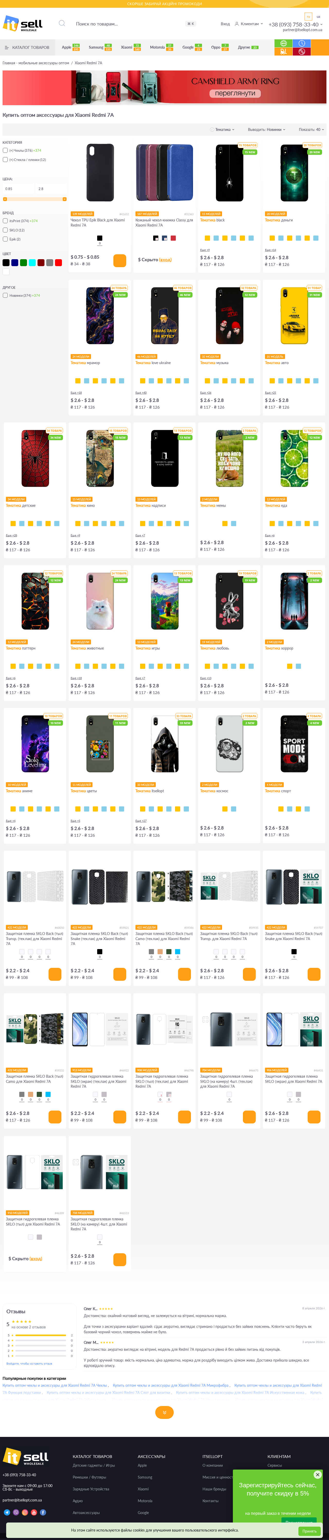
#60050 (59, 927)
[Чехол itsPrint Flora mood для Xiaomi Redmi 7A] (77, 809)
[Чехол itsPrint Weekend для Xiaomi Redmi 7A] (224, 380)
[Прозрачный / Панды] (30, 951)
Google (191, 47)
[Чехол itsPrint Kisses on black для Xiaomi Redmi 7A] (251, 666)
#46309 (59, 1213)
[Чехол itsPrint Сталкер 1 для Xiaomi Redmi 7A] (168, 809)
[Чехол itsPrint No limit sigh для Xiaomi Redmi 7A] (233, 666)
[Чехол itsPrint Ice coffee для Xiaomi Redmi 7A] (289, 523)
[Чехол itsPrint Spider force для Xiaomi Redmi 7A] (13, 523)
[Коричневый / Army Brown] (160, 951)
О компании (213, 1465)
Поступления (284, 49)
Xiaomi (130, 47)
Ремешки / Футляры (89, 1477)
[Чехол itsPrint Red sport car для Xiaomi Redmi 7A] (307, 380)
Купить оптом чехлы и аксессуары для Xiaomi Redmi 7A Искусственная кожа (240, 1392)
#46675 (253, 1070)
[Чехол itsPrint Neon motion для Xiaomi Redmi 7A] (281, 380)
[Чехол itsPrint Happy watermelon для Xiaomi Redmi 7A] (298, 523)
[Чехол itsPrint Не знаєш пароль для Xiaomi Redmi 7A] (177, 523)
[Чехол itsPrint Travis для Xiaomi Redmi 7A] (216, 380)
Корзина (320, 51)
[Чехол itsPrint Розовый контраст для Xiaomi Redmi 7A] (95, 809)
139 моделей (82, 213)
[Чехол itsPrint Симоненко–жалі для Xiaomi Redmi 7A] (160, 380)
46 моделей (146, 356)
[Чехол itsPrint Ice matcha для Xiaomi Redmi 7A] (281, 523)
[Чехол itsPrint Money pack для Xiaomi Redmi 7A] (307, 238)
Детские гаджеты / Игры (94, 1465)
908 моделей (147, 1070)
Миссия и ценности (219, 1477)
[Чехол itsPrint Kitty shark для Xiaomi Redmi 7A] (86, 666)
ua (318, 16)
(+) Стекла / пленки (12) (28, 160)
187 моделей (147, 213)
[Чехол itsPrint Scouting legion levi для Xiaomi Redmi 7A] (39, 809)
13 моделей (146, 499)
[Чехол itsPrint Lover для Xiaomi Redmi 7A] (242, 380)
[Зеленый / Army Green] (168, 951)
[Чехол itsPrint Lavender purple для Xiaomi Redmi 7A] (112, 809)
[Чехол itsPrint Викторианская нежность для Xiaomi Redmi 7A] (39, 666)
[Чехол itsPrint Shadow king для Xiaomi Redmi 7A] (13, 809)
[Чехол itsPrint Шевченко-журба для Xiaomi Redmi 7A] (142, 380)
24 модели (80, 356)
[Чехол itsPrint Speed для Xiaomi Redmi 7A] (216, 238)
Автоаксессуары (86, 1513)
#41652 (124, 214)
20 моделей (276, 213)
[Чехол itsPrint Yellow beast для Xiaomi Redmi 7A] (272, 380)
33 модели (145, 784)
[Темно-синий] (164, 238)
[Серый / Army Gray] (151, 951)
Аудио (78, 1501)
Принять (310, 1531)
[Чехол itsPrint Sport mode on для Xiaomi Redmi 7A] (281, 809)
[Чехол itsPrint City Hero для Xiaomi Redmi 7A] (21, 523)
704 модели (211, 1070)
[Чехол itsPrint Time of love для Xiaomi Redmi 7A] (216, 666)
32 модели (210, 356)
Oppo (219, 47)
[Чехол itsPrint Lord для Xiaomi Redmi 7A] (77, 523)
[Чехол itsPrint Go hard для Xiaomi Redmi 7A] (298, 809)
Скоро (302, 40)
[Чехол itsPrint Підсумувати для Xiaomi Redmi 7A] (151, 523)
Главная (36, 63)
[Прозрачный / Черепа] (48, 951)
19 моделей (211, 642)
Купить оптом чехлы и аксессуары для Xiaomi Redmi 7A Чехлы (55, 1385)
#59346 (189, 927)
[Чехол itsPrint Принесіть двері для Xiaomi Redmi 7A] (142, 523)
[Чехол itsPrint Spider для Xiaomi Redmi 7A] (207, 238)
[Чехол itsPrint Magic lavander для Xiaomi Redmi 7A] (121, 809)
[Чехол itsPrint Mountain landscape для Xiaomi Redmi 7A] (48, 809)
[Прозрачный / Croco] (21, 951)
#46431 (318, 1070)
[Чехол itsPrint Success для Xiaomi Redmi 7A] (281, 238)
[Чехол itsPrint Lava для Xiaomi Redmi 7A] (13, 666)
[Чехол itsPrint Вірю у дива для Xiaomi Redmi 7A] (186, 523)
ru (308, 16)
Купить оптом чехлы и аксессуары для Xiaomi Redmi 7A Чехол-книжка (171, 1400)
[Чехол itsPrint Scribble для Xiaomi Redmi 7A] (224, 238)
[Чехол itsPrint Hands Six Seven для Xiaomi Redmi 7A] (168, 523)
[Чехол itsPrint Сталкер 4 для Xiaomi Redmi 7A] (142, 809)
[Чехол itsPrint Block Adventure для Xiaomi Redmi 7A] (186, 666)
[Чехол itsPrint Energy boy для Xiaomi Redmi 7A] (177, 666)
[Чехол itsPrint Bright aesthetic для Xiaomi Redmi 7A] (160, 666)
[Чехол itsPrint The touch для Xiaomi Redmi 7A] (251, 238)
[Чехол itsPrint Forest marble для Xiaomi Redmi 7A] (121, 380)
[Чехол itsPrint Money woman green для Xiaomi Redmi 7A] (289, 238)
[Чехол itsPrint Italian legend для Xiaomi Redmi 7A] (315, 380)
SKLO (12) (17, 230)
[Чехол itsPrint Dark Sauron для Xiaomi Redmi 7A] (112, 523)
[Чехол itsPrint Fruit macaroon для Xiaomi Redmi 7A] (315, 523)
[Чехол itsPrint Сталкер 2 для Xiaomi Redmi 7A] (160, 809)
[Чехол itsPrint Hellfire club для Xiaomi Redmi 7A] (298, 666)
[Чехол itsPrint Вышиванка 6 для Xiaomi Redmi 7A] (177, 809)
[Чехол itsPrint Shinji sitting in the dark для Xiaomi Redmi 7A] (30, 809)
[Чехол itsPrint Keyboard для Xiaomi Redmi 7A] (242, 238)
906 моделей (277, 1070)
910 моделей (18, 1212)
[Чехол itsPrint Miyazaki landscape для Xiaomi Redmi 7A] (56, 809)
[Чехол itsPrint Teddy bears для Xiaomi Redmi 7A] (48, 523)
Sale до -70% (301, 49)
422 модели (17, 927)
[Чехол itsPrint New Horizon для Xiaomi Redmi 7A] (142, 666)
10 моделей (17, 784)
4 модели (274, 784)
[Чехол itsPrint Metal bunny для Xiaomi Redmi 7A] (207, 666)
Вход (225, 23)
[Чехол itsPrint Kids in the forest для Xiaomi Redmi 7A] (289, 666)
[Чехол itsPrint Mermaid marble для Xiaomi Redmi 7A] (95, 380)
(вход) (165, 259)
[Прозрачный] (95, 1094)
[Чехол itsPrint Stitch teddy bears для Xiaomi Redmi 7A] (56, 523)
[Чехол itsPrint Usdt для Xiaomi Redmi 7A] (272, 238)
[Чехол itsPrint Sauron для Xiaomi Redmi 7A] (104, 523)
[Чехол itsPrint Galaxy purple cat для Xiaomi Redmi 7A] (112, 666)
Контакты (210, 1501)
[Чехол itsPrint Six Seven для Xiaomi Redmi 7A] (233, 523)
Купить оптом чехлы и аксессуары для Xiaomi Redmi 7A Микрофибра (171, 1385)
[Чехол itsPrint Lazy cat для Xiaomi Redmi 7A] (233, 238)
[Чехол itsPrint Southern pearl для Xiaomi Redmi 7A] (186, 380)
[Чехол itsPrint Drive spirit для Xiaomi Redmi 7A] (289, 380)
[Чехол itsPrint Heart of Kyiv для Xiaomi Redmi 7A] (177, 380)
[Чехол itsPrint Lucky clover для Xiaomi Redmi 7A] (104, 809)
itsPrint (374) (24, 221)
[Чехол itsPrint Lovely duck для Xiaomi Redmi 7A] (242, 666)
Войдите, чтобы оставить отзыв (29, 1363)
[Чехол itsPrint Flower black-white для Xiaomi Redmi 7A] (86, 809)
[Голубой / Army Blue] (177, 951)
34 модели (16, 499)
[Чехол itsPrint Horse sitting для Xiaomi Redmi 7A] (224, 523)
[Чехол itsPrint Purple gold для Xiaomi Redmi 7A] (86, 380)
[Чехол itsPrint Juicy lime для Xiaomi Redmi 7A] (272, 523)
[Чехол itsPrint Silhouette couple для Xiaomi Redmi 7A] (224, 666)
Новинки (284, 40)
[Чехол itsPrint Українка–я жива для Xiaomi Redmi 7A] (168, 380)
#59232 (59, 1070)
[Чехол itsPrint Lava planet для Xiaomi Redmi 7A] (233, 809)
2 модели (209, 499)
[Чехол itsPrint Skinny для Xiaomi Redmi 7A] (160, 523)
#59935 (253, 927)
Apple (70, 47)
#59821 (124, 927)
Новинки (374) (25, 295)
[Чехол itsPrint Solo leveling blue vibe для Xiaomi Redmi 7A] (21, 809)
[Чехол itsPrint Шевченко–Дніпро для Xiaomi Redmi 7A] (151, 380)
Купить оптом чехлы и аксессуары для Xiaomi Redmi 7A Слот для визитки (108, 1392)
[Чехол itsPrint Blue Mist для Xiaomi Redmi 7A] (48, 666)
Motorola (160, 47)
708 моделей (82, 1212)
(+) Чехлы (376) (25, 150)
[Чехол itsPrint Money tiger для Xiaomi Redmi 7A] (298, 238)
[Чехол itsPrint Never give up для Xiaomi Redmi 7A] (289, 809)
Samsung (100, 47)
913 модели (81, 1070)
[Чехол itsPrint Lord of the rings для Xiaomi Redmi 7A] (86, 523)
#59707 (318, 927)
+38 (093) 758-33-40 (293, 24)
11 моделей (81, 784)
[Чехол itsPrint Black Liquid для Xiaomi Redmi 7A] (30, 666)
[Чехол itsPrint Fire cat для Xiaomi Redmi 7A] (121, 666)
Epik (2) (15, 239)
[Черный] (99, 238)
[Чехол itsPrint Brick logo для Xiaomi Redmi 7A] (168, 666)
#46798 (189, 1070)
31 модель (275, 356)
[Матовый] (104, 1094)
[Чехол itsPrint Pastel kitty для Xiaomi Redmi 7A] (77, 666)
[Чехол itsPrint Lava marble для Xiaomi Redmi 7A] (112, 380)
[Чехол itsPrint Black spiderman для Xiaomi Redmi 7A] (39, 523)
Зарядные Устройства (91, 1489)
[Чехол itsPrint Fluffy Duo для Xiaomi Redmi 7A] (104, 666)
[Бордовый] (173, 238)
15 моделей (211, 213)
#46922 (124, 1070)
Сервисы (275, 1465)
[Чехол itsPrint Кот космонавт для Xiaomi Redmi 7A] (224, 809)
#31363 (189, 214)
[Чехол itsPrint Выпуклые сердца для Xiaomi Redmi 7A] (56, 666)
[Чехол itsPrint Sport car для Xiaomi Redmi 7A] (298, 380)
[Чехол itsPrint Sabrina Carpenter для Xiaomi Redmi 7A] (251, 380)
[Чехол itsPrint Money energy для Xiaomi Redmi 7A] (315, 238)
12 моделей (276, 499)
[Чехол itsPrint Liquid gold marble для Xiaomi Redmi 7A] (104, 380)
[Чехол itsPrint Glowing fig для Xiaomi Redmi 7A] (307, 523)
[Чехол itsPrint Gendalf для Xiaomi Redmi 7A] (95, 523)
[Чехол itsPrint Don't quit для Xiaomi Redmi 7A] (307, 809)
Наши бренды (214, 1489)
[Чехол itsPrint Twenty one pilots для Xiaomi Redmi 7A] (207, 380)
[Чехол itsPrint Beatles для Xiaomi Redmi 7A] (233, 380)
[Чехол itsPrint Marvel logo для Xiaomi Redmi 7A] (121, 523)
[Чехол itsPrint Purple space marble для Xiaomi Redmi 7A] (77, 380)
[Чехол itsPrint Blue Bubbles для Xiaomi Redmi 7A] (21, 666)
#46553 (124, 1213)
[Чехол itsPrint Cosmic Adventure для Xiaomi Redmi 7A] (151, 666)
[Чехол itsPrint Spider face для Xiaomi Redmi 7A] (30, 523)
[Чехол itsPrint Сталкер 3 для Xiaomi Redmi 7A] (151, 809)
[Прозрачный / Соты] (39, 951)
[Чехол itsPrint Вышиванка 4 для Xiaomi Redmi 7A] (186, 809)
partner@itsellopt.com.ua (302, 30)
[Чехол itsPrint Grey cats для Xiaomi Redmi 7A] (95, 666)
